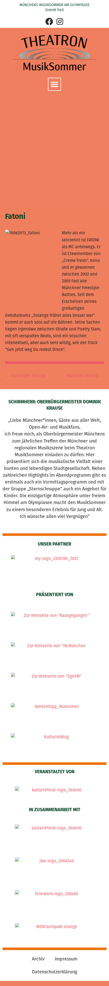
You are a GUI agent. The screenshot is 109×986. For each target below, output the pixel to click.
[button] (54, 84)
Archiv (38, 959)
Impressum (66, 959)
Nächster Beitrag (85, 376)
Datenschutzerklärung (54, 972)
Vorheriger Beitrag (25, 376)
